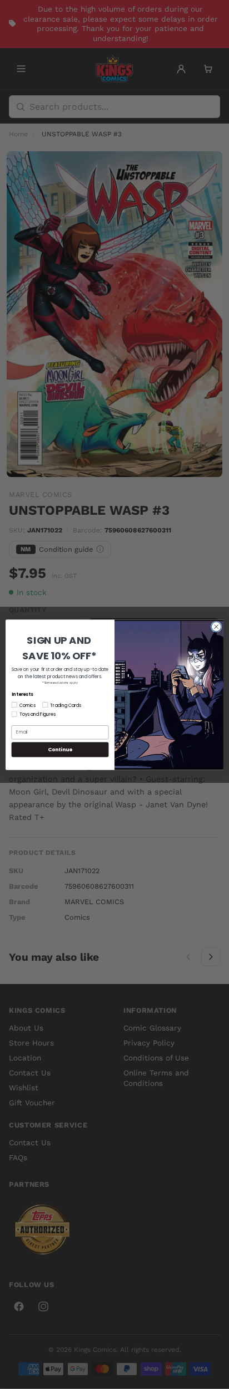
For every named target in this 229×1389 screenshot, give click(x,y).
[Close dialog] (216, 627)
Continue (60, 749)
